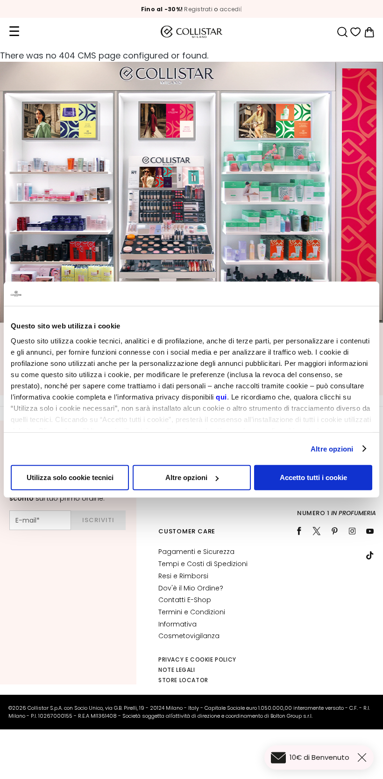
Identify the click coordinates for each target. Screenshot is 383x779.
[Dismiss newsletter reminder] (364, 757)
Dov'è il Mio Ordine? (190, 588)
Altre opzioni (332, 448)
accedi (230, 9)
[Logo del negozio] (191, 31)
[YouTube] (370, 531)
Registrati (198, 9)
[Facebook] (299, 531)
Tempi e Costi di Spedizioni (203, 563)
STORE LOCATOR (183, 680)
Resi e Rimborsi (183, 576)
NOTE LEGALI (176, 670)
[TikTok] (370, 555)
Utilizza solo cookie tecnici (70, 477)
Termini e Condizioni (191, 612)
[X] (317, 531)
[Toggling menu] (14, 32)
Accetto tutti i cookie (313, 477)
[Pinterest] (334, 531)
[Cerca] (342, 32)
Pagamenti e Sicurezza (196, 551)
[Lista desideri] (355, 32)
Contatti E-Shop (184, 599)
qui (221, 396)
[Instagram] (352, 531)
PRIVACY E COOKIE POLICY (197, 659)
